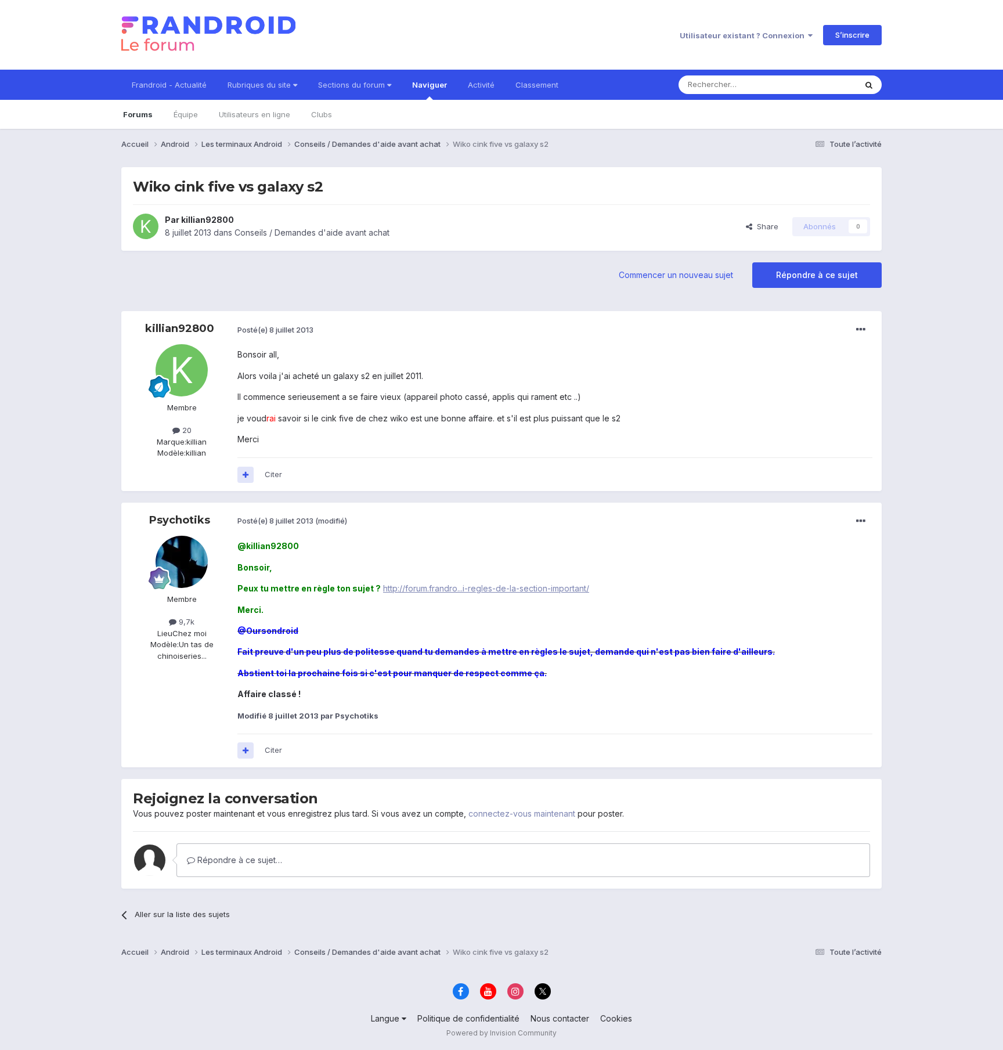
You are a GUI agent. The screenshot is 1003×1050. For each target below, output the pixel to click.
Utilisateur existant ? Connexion (744, 35)
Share (765, 226)
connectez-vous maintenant (521, 813)
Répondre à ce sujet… (238, 860)
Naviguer (429, 84)
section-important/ (554, 588)
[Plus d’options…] (860, 330)
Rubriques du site (260, 84)
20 (186, 430)
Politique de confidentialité (468, 1018)
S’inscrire (852, 34)
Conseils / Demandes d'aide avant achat (311, 232)
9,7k (185, 621)
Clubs (321, 114)
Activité (481, 84)
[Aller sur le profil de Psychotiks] (182, 562)
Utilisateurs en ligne (254, 114)
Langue (386, 1018)
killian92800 (207, 220)
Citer (273, 474)
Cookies (616, 1018)
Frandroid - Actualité (169, 84)
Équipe (186, 114)
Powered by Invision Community (501, 1033)
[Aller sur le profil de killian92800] (145, 226)
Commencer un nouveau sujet (676, 275)
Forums (138, 114)
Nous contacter (560, 1018)
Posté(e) (275, 329)
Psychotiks (179, 520)
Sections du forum (352, 84)
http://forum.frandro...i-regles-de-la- (451, 588)
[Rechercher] (869, 84)
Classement (536, 84)
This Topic (822, 84)
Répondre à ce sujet (817, 275)
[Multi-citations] (245, 475)
